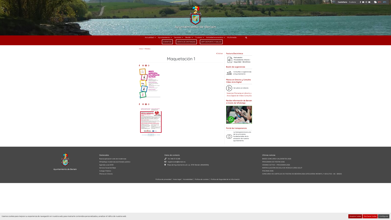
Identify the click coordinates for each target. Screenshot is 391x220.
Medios (147, 49)
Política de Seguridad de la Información (225, 179)
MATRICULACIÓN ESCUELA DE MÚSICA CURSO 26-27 (282, 168)
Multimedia (231, 37)
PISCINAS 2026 (267, 171)
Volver (220, 53)
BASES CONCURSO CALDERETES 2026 (276, 159)
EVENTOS (167, 42)
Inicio (141, 49)
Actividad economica (214, 37)
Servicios (177, 37)
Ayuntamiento (164, 37)
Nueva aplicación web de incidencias (112, 159)
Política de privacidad (163, 179)
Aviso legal (177, 179)
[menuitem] (342, 2)
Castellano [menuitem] (342, 2)
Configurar (383, 216)
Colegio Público (105, 171)
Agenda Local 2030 (106, 165)
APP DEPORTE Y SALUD (211, 42)
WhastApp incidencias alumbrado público (114, 162)
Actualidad (149, 37)
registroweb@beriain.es (176, 162)
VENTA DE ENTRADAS (186, 42)
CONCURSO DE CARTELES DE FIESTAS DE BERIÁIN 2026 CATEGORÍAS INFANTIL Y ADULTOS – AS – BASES (302, 174)
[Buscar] (247, 38)
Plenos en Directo (106, 174)
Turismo (198, 37)
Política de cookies (202, 179)
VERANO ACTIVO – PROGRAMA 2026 (276, 165)
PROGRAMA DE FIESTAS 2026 (273, 162)
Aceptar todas (355, 216)
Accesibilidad (188, 179)
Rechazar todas (370, 216)
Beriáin (188, 37)
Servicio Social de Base (107, 168)
